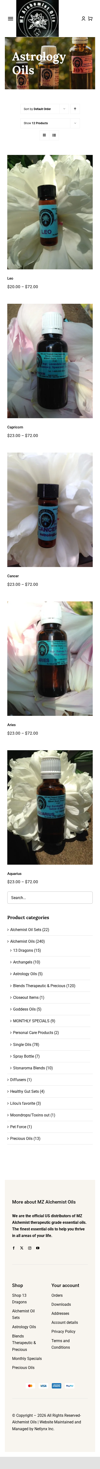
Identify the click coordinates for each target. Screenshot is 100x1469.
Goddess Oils (24, 1009)
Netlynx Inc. (44, 1429)
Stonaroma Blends (29, 1068)
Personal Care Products (33, 1032)
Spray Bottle (23, 1056)
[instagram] (29, 1248)
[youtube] (37, 1248)
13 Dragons (23, 950)
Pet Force (18, 1127)
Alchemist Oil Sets (25, 929)
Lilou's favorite (22, 1103)
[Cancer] (50, 510)
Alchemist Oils (22, 941)
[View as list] (54, 135)
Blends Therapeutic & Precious (39, 985)
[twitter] (21, 1248)
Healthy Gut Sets (24, 1091)
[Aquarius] (50, 807)
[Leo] (50, 212)
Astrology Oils (25, 974)
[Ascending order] (75, 109)
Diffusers (18, 1079)
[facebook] (13, 1248)
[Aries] (50, 658)
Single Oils (22, 1044)
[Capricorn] (50, 361)
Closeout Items (26, 997)
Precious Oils (21, 1138)
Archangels (22, 962)
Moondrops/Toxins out (30, 1115)
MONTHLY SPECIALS (31, 1021)
